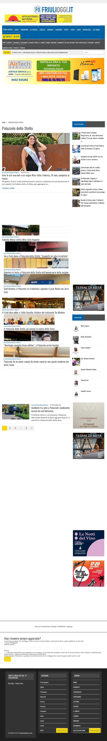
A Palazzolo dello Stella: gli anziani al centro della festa (29, 329)
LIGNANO (48, 43)
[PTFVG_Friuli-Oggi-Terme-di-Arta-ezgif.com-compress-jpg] (88, 309)
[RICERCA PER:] (93, 52)
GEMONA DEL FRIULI (7, 48)
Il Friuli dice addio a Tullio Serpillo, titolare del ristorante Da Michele (33, 312)
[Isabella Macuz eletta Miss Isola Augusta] (20, 230)
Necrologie (87, 29)
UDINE (4, 42)
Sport (66, 29)
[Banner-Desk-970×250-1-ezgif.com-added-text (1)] (53, 82)
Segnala (69, 626)
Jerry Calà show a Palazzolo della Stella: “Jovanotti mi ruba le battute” (36, 256)
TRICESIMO (91, 43)
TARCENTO (97, 43)
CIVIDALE (36, 43)
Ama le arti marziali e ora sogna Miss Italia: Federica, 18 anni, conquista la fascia (35, 176)
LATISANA (30, 43)
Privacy (6, 650)
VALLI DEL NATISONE (69, 43)
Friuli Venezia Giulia (81, 43)
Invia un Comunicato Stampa (45, 626)
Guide (79, 29)
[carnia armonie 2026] (88, 427)
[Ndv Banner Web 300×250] (88, 555)
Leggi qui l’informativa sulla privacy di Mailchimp (30, 654)
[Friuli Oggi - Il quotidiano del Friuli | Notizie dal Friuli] (53, 9)
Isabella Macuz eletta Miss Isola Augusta (20, 239)
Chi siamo (96, 29)
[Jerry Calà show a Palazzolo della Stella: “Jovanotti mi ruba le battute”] (36, 246)
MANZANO (53, 43)
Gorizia (42, 29)
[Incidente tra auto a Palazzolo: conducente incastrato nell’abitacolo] (15, 418)
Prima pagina (7, 29)
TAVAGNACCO (16, 43)
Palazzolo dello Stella (10, 172)
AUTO (42, 730)
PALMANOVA (60, 43)
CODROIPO (9, 43)
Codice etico (19, 683)
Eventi (73, 29)
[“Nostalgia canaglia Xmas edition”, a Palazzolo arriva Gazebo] (31, 336)
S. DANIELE (42, 43)
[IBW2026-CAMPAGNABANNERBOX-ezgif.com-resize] (88, 585)
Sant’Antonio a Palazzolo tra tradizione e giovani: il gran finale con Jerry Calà (36, 290)
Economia (58, 29)
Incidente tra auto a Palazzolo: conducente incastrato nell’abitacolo (50, 409)
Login (17, 36)
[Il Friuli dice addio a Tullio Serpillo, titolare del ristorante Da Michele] (33, 303)
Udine (16, 29)
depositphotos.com (26, 733)
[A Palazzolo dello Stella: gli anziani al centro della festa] (29, 319)
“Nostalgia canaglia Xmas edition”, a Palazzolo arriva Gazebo (31, 345)
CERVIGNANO (24, 43)
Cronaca (50, 29)
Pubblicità (61, 626)
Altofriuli (34, 29)
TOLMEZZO (16, 48)
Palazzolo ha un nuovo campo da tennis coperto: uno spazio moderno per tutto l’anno (36, 363)
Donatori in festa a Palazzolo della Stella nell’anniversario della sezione (36, 272)
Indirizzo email (9, 644)
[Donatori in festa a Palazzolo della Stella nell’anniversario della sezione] (36, 263)
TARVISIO (22, 48)
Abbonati (8, 36)
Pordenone (24, 29)
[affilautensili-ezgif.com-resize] (38, 21)
